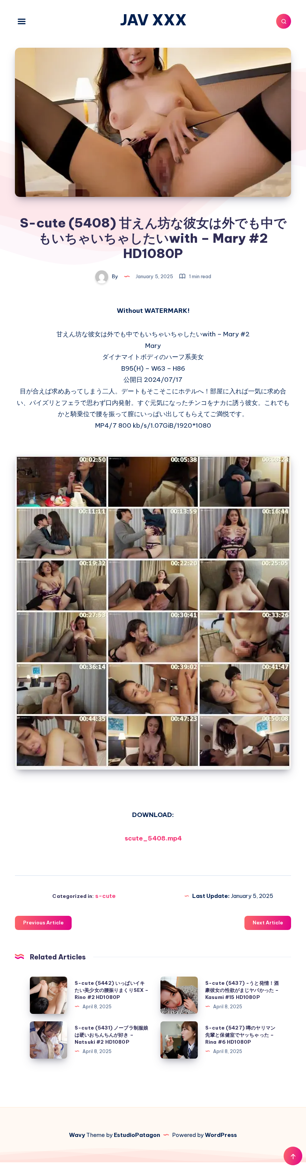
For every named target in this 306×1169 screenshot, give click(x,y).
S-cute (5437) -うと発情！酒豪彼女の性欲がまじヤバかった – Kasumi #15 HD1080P (242, 990)
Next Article (268, 923)
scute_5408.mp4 (153, 838)
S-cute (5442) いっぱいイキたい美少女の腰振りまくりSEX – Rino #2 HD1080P (112, 990)
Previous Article (43, 923)
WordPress (221, 1134)
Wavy (77, 1134)
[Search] (283, 21)
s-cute (105, 895)
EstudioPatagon (137, 1134)
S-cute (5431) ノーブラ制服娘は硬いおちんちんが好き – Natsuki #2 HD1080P (111, 1035)
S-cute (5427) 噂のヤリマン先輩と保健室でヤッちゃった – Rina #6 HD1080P (240, 1035)
